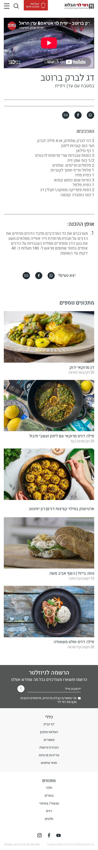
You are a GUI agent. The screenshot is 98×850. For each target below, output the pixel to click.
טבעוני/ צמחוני (49, 803)
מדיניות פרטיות (49, 755)
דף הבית (49, 724)
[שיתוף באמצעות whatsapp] (90, 115)
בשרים (49, 795)
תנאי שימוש (49, 763)
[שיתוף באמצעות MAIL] (65, 115)
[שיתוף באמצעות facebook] (78, 115)
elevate (35, 844)
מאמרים (49, 740)
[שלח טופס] (20, 688)
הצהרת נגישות (49, 747)
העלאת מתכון (49, 732)
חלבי (49, 787)
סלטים (49, 819)
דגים (49, 811)
